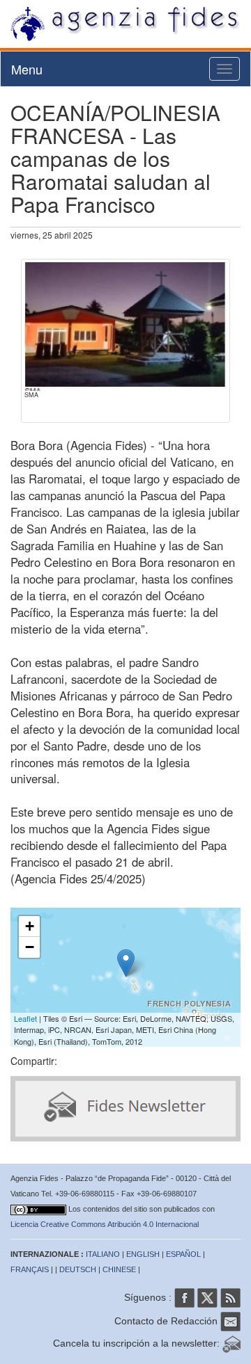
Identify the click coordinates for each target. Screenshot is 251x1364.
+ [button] (29, 926)
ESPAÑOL (183, 1254)
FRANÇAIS (29, 1269)
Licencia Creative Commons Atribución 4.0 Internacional (104, 1224)
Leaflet (25, 1018)
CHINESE (119, 1269)
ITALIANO (103, 1254)
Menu (27, 69)
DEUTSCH (77, 1269)
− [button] (29, 947)
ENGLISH (143, 1254)
